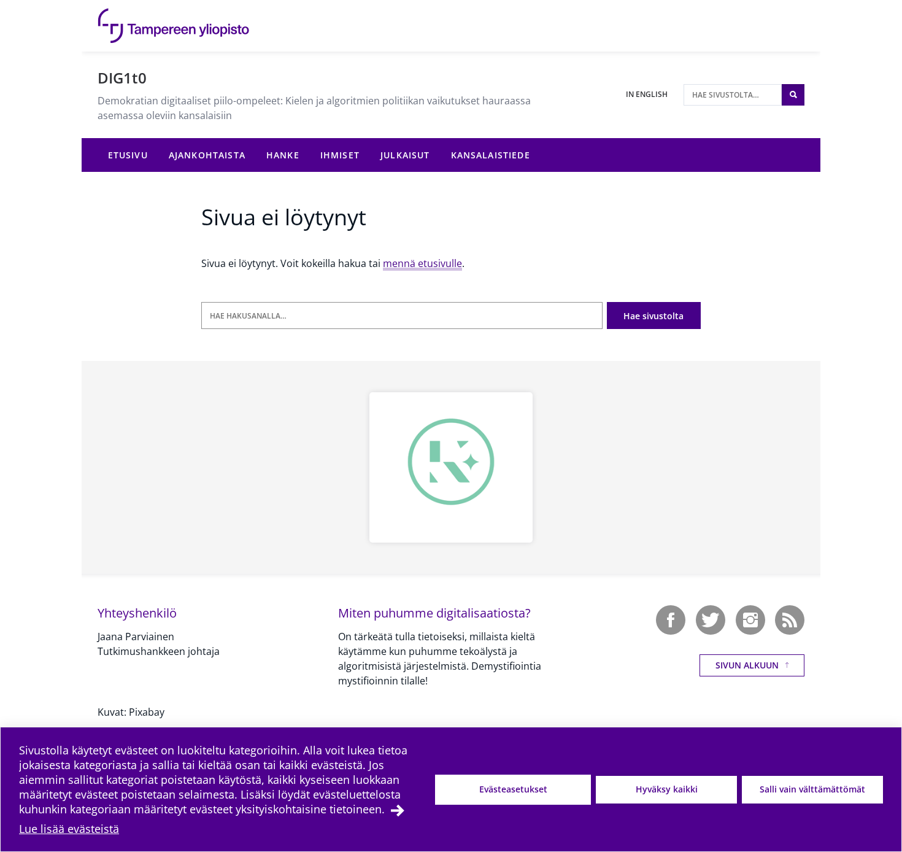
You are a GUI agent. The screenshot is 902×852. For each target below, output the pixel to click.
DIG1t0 (122, 78)
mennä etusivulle (422, 263)
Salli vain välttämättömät (812, 789)
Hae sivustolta (653, 316)
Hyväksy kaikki (667, 789)
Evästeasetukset (513, 789)
